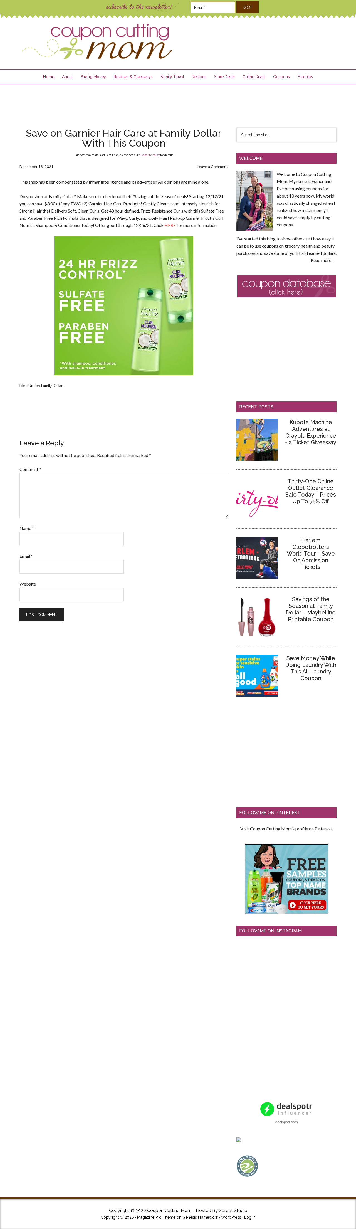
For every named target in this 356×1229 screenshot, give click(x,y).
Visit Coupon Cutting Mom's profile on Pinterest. (286, 828)
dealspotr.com (286, 1121)
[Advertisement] (178, 102)
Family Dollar (52, 385)
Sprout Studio (233, 1210)
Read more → (324, 260)
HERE (170, 225)
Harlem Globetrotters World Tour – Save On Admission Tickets (311, 553)
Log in (250, 1217)
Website (27, 583)
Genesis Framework (200, 1217)
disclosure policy (149, 154)
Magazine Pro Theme (156, 1217)
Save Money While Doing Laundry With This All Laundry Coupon (310, 668)
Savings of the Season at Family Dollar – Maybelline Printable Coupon (311, 609)
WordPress (231, 1217)
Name (26, 528)
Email (26, 556)
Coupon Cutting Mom (96, 41)
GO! (247, 7)
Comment (30, 469)
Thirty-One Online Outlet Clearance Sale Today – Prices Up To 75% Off (310, 491)
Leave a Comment (212, 166)
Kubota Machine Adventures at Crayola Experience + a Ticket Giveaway (310, 432)
